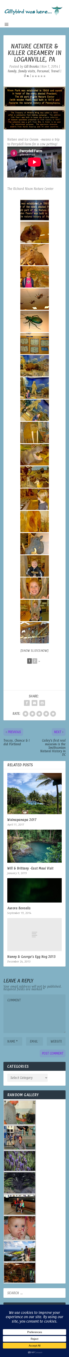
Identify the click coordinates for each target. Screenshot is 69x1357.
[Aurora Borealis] (34, 890)
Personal (43, 71)
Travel (55, 71)
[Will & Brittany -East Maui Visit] (34, 846)
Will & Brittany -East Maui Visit (30, 868)
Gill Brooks (31, 66)
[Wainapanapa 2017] (34, 793)
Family (12, 71)
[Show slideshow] (35, 650)
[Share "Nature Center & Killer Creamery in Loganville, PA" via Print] (42, 703)
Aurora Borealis (19, 908)
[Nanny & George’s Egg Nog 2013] (34, 934)
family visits (26, 71)
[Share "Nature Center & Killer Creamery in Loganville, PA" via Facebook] (27, 703)
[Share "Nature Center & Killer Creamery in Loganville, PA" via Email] (34, 703)
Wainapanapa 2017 (21, 820)
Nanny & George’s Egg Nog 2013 (31, 957)
